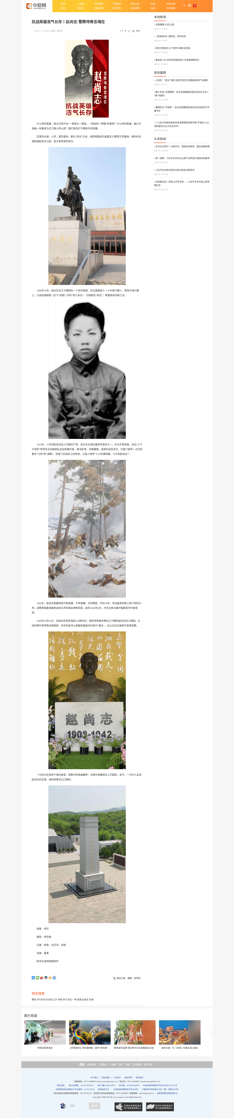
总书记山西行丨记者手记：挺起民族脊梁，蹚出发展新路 (182, 146)
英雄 (79, 999)
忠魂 (91, 999)
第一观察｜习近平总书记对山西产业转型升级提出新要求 (182, 158)
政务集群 (99, 4)
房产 (121, 1064)
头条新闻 (160, 139)
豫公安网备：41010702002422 (81, 1085)
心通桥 (81, 4)
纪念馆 (49, 999)
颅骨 (60, 999)
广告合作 (117, 1078)
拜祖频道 (99, 8)
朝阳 (34, 999)
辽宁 (55, 999)
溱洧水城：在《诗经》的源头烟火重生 (179, 1048)
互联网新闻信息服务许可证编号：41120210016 (75, 1089)
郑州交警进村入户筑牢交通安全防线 (172, 48)
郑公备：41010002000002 (129, 1085)
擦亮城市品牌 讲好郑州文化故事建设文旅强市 (136, 1048)
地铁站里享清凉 (45, 1048)
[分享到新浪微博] (41, 977)
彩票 (153, 4)
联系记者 (121, 978)
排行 (65, 999)
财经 (153, 8)
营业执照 (60, 1085)
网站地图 (105, 1078)
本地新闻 (160, 17)
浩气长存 (41, 999)
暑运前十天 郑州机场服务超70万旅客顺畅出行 (177, 60)
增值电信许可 (103, 1089)
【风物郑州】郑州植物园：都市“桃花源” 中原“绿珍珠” (95, 1048)
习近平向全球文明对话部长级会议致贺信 (174, 170)
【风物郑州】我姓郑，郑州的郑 (170, 36)
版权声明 (128, 1078)
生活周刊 (117, 8)
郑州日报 (171, 4)
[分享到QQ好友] (46, 977)
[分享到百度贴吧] (54, 977)
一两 (74, 999)
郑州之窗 (135, 4)
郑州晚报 (171, 8)
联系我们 (140, 1078)
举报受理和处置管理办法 (167, 1093)
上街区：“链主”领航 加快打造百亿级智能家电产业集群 (181, 80)
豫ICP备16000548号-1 (107, 1085)
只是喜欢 (117, 4)
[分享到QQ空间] (50, 977)
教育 (63, 8)
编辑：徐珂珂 (133, 978)
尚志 (69, 999)
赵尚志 (85, 999)
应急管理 (135, 8)
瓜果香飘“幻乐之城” (165, 24)
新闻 (63, 4)
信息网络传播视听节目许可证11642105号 (160, 1085)
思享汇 (81, 8)
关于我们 (94, 1078)
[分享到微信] (37, 977)
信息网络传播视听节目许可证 (125, 1089)
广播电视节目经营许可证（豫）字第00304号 (159, 1089)
